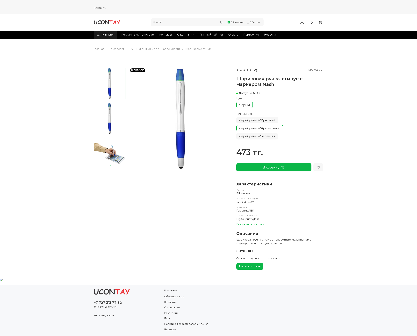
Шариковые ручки (198, 49)
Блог (167, 318)
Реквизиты (171, 313)
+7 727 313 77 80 (108, 302)
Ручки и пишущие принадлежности (155, 49)
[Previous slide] (110, 72)
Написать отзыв (250, 266)
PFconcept (117, 49)
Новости (270, 34)
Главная (99, 49)
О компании (185, 34)
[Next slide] (110, 165)
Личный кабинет (211, 34)
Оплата (233, 34)
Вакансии (170, 329)
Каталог (108, 34)
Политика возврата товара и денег (186, 323)
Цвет (239, 98)
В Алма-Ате (237, 22)
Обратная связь (174, 296)
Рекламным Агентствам (137, 34)
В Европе (255, 22)
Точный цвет (245, 113)
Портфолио (251, 34)
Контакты (100, 7)
